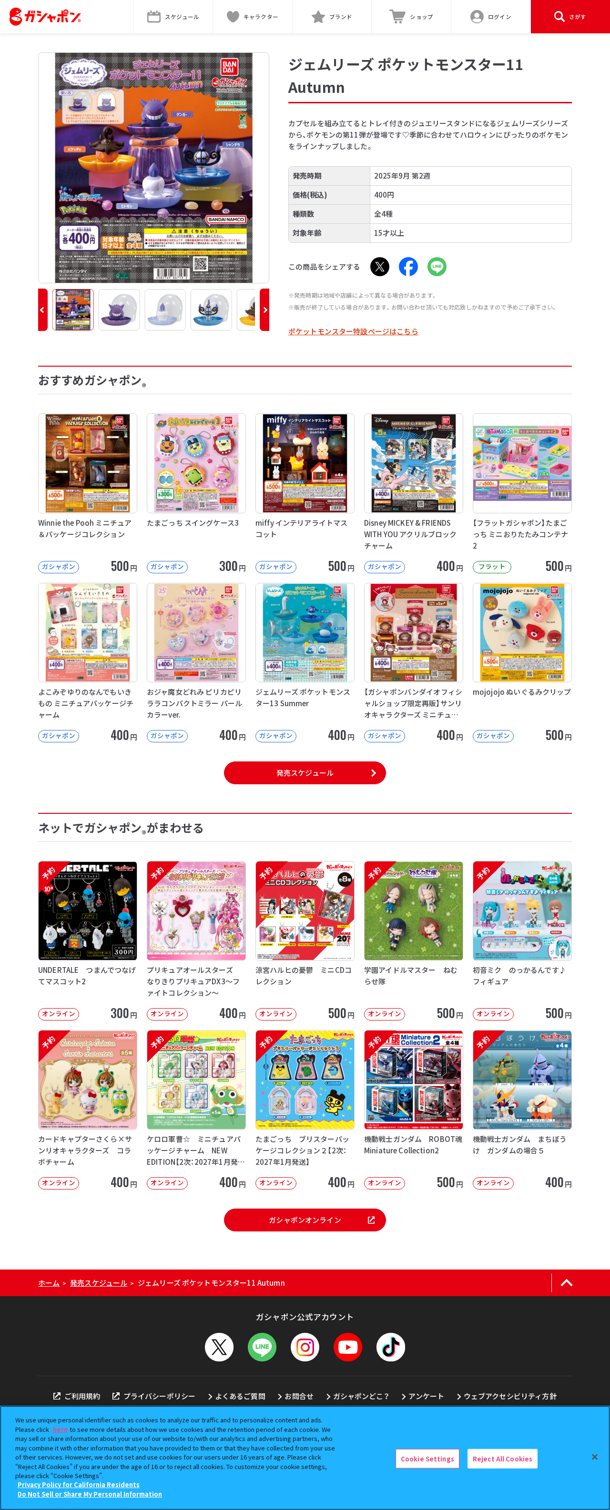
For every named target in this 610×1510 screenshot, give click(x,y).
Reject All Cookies (502, 1458)
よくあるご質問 (240, 1396)
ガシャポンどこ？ (361, 1396)
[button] (43, 310)
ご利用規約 (82, 1396)
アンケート (426, 1396)
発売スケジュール (305, 773)
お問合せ (299, 1396)
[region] (305, 1458)
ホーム (49, 1283)
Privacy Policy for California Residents (79, 1485)
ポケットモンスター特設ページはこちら (353, 331)
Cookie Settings (427, 1458)
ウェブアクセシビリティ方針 (510, 1396)
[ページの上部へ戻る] (566, 1283)
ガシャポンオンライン (305, 1220)
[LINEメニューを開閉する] (262, 1347)
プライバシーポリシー (159, 1396)
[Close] (594, 1456)
